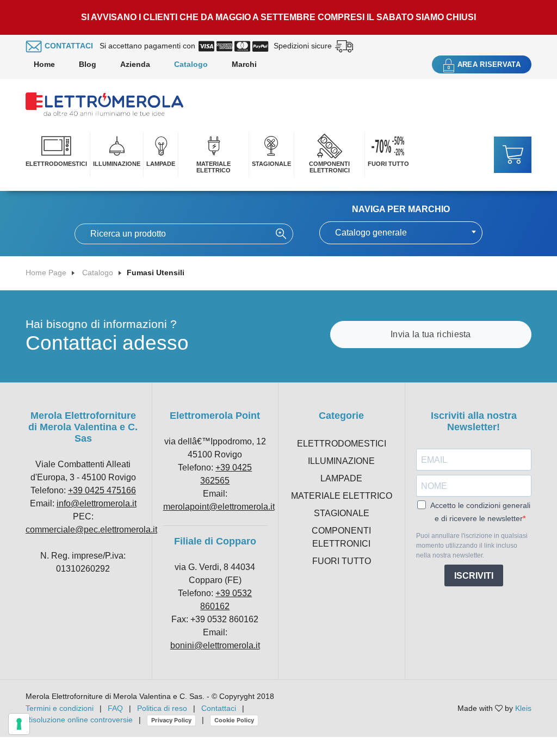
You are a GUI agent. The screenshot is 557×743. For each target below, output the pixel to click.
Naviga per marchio (401, 209)
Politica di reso (162, 708)
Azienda (135, 64)
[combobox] (400, 232)
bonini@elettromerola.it (215, 645)
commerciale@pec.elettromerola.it (91, 529)
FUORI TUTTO (388, 163)
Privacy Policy (171, 720)
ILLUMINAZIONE (116, 163)
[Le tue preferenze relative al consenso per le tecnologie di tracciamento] (19, 724)
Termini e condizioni (60, 708)
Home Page (46, 272)
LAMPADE (160, 163)
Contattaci (218, 708)
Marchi (244, 64)
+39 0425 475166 (102, 490)
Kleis (523, 708)
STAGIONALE (271, 163)
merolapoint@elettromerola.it (219, 506)
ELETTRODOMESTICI (56, 163)
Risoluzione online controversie (80, 719)
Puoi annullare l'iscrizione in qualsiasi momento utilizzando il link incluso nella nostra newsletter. (472, 545)
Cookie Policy (234, 720)
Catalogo (191, 64)
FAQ (115, 708)
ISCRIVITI (473, 575)
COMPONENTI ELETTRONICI (329, 167)
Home (44, 64)
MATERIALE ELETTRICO (213, 167)
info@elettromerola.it (97, 503)
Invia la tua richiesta (431, 334)
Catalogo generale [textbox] (371, 232)
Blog (87, 64)
